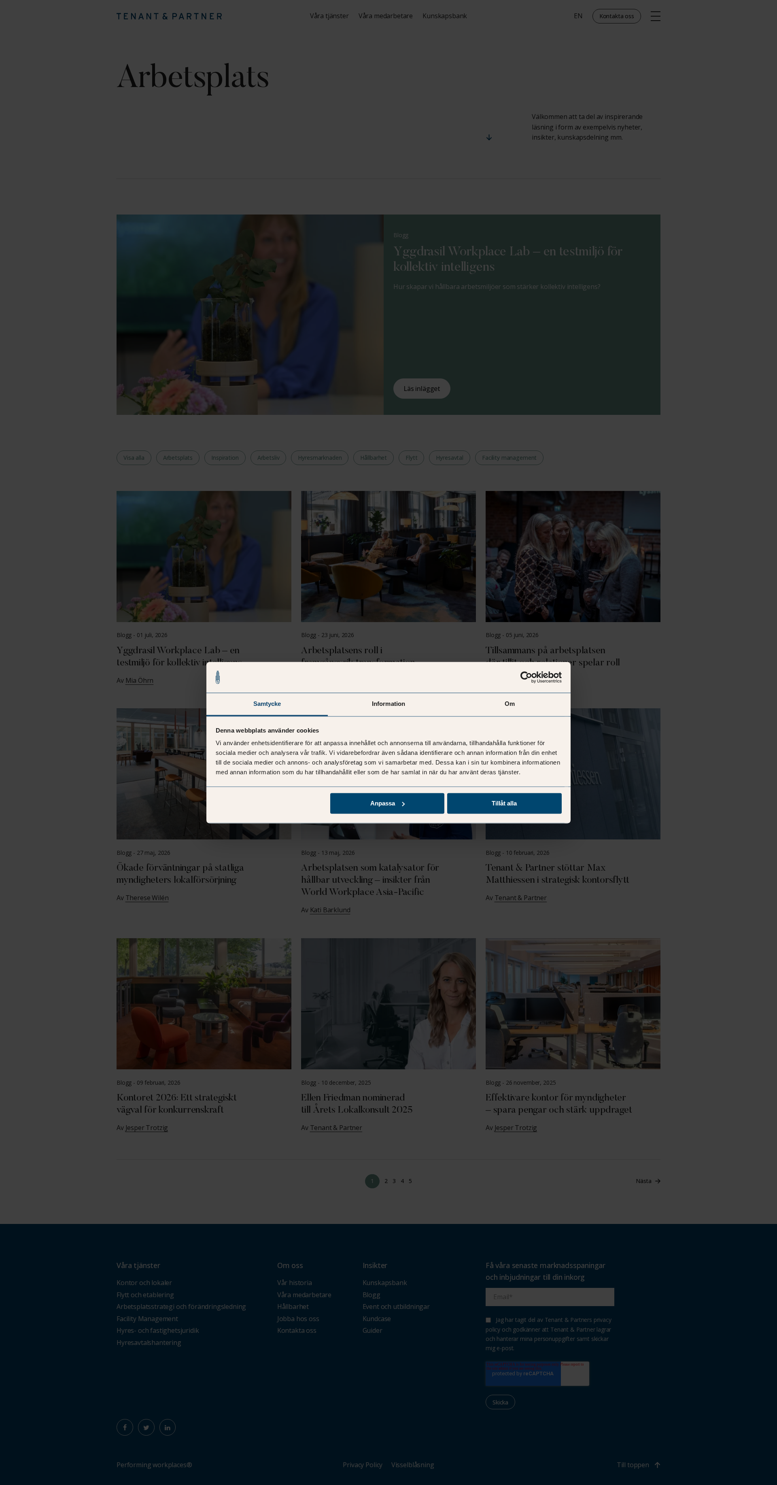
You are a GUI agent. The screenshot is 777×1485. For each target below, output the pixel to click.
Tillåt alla (504, 803)
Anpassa (382, 803)
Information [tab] (388, 704)
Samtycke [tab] (267, 704)
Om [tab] (510, 704)
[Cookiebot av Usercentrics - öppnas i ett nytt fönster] (526, 677)
